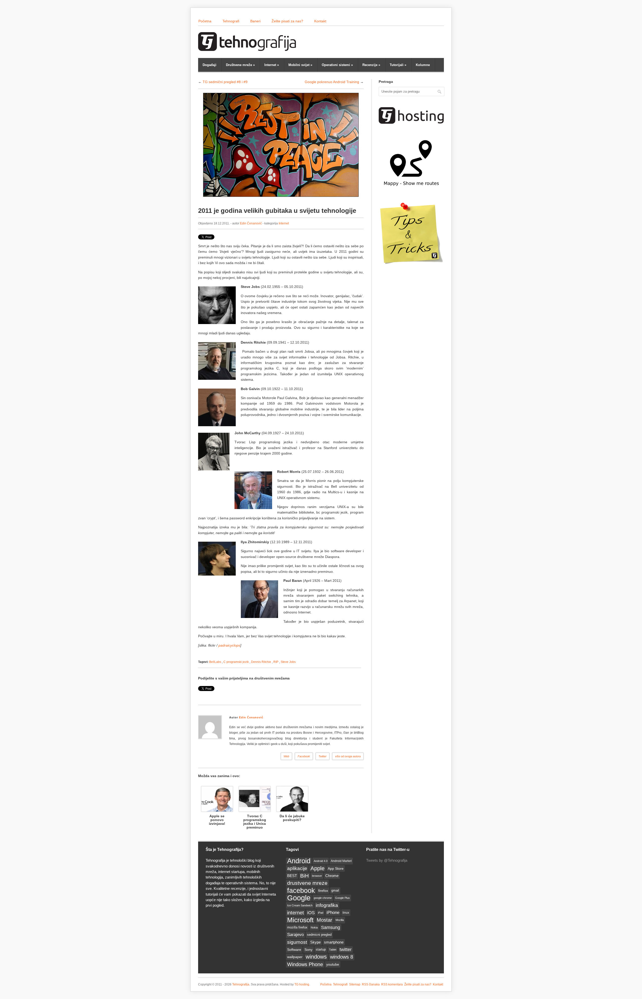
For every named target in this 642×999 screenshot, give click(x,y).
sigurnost (297, 942)
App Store (336, 868)
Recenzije (371, 65)
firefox (323, 891)
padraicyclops (229, 645)
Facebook (304, 756)
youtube (332, 964)
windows (316, 957)
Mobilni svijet (300, 65)
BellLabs (215, 662)
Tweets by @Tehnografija (386, 860)
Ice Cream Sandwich (299, 905)
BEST (292, 875)
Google (298, 898)
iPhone (333, 912)
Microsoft (300, 920)
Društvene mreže (240, 65)
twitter (346, 949)
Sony (308, 950)
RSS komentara (392, 984)
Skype (315, 942)
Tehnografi (230, 21)
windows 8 (341, 957)
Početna (204, 21)
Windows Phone (305, 964)
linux (346, 912)
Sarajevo (295, 934)
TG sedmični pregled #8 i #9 (225, 82)
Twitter (322, 756)
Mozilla (340, 919)
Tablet (332, 949)
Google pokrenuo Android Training (332, 82)
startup (321, 949)
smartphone (334, 942)
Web (286, 756)
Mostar (324, 920)
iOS (311, 912)
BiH (304, 876)
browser (317, 875)
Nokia (314, 927)
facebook (301, 890)
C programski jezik (236, 662)
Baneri (255, 21)
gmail (335, 890)
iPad (320, 912)
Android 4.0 (321, 860)
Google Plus (342, 897)
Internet (271, 65)
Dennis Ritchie (261, 662)
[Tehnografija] (248, 48)
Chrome (332, 875)
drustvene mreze (307, 883)
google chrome (323, 897)
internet (295, 912)
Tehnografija (240, 984)
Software (294, 950)
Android (298, 861)
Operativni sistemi (337, 65)
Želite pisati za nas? (287, 21)
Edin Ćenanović (251, 223)
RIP (275, 662)
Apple (317, 868)
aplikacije (297, 868)
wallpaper (294, 957)
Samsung (330, 927)
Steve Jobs (288, 662)
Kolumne (423, 65)
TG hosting (301, 984)
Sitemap (354, 984)
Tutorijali (398, 65)
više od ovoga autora (348, 756)
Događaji (209, 65)
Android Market (341, 861)
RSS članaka (371, 984)
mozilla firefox (297, 927)
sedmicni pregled (319, 934)
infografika (327, 905)
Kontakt (320, 21)
